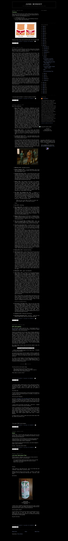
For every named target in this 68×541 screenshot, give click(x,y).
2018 (44, 35)
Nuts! (13, 433)
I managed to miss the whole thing (23, 398)
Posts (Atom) (20, 533)
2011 (44, 82)
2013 (44, 43)
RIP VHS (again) (16, 326)
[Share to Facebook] (16, 43)
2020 (44, 31)
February (45, 78)
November (46, 48)
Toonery (14, 12)
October (45, 50)
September (46, 52)
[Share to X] (15, 43)
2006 (44, 91)
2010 (44, 84)
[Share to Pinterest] (17, 43)
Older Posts (37, 531)
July (45, 53)
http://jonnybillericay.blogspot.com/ (47, 146)
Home (26, 531)
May (45, 73)
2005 (44, 92)
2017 (44, 36)
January (45, 80)
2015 (44, 40)
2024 (44, 26)
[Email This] (12, 43)
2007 (44, 89)
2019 (44, 33)
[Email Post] (35, 41)
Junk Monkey (34, 4)
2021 (44, 29)
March (45, 76)
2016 (44, 38)
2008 (44, 87)
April (45, 75)
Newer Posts (14, 531)
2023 (44, 28)
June (45, 55)
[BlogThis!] (14, 43)
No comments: (31, 41)
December (46, 46)
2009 (44, 85)
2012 (44, 45)
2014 (44, 42)
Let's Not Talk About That (19, 455)
